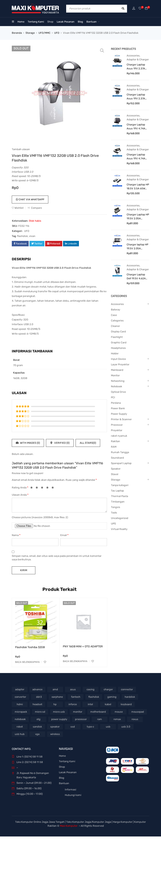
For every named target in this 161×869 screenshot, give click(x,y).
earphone (57, 696)
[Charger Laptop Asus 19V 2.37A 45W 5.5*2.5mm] (117, 90)
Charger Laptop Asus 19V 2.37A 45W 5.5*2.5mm (136, 97)
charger (108, 689)
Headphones (118, 348)
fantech (75, 696)
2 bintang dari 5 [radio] (38, 488)
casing (90, 689)
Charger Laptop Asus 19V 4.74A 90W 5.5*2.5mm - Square (137, 127)
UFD (56, 32)
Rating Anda (20, 487)
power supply (59, 719)
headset (37, 704)
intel (90, 704)
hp (55, 704)
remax (117, 719)
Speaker (116, 468)
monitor (77, 711)
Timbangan (117, 501)
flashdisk (22, 236)
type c (90, 726)
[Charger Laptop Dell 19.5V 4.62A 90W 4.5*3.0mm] (117, 270)
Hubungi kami (73, 795)
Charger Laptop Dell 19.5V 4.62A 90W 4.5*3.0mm (136, 276)
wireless (55, 734)
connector (127, 689)
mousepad (137, 711)
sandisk (37, 726)
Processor (117, 424)
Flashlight (117, 337)
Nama (16, 535)
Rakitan (115, 441)
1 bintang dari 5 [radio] (32, 488)
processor (81, 719)
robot (19, 726)
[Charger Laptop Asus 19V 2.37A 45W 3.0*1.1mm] (117, 60)
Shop (62, 766)
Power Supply (119, 413)
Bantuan (64, 783)
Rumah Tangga (120, 452)
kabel (108, 704)
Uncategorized (119, 518)
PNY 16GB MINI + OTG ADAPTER (83, 646)
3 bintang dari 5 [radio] (43, 488)
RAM (113, 446)
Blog (61, 777)
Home (62, 755)
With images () (29, 442)
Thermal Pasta (119, 496)
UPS (113, 523)
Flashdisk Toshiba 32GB (30, 647)
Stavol (114, 474)
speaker (55, 726)
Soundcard (117, 457)
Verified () (62, 442)
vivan (32, 236)
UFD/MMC (44, 32)
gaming (111, 696)
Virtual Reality (119, 529)
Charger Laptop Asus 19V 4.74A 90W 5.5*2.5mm (136, 157)
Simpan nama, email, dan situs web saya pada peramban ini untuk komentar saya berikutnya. (57, 557)
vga (37, 734)
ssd (72, 726)
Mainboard (117, 369)
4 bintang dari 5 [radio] (48, 488)
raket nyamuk (119, 435)
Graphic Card (118, 342)
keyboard (126, 704)
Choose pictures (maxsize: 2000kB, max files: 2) (40, 517)
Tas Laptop (117, 490)
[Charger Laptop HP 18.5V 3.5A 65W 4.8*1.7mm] (117, 180)
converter (20, 696)
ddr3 (39, 696)
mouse (119, 711)
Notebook (116, 386)
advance (37, 689)
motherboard (98, 711)
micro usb (59, 711)
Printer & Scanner (121, 419)
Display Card (118, 331)
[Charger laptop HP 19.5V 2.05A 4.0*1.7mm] (117, 240)
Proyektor (116, 430)
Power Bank (118, 408)
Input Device (118, 358)
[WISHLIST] (45, 662)
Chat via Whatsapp (31, 199)
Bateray (115, 309)
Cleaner (115, 326)
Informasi (70, 789)
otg (38, 719)
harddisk (130, 696)
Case (114, 315)
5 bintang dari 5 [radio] (53, 488)
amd (55, 689)
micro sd (40, 711)
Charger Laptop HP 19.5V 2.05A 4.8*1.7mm (138, 216)
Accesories (133, 55)
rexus (135, 719)
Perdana (116, 402)
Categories (117, 320)
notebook (20, 719)
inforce (73, 704)
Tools (114, 512)
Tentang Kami (67, 761)
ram (99, 719)
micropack (21, 711)
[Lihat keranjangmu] (146, 8)
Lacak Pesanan (68, 772)
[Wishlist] (140, 8)
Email (64, 535)
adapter (19, 689)
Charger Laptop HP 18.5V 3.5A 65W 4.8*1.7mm (138, 186)
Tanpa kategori (119, 485)
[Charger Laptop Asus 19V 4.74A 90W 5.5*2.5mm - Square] (117, 120)
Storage (30, 32)
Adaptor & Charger (138, 59)
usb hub (20, 734)
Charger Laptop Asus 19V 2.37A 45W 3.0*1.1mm (136, 67)
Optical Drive (118, 391)
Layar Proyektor (120, 364)
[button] (102, 51)
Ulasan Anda (20, 494)
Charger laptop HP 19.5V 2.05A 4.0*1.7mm (137, 246)
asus (73, 689)
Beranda (17, 32)
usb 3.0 (125, 726)
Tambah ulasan (21, 149)
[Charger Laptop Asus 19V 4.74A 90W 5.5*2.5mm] (117, 150)
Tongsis (115, 507)
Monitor (115, 375)
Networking (117, 380)
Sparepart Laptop (121, 463)
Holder (115, 353)
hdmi (20, 704)
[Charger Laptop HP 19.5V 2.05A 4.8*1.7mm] (117, 210)
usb (108, 726)
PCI (113, 397)
